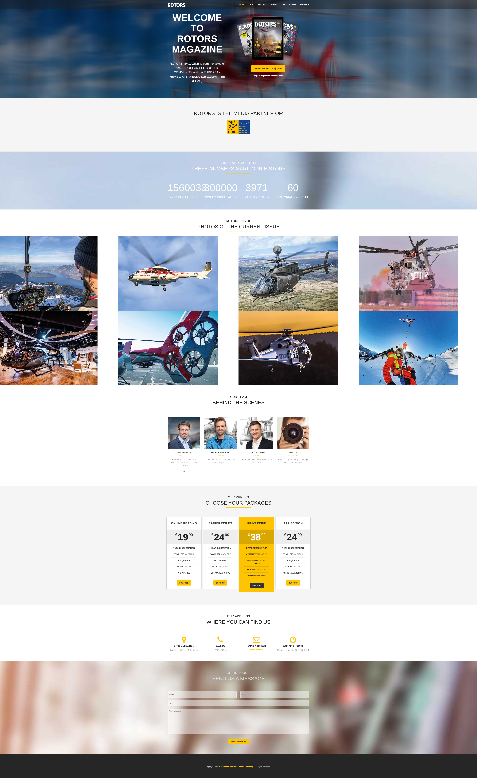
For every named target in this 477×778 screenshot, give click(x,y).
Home (242, 4)
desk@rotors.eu (256, 649)
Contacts (304, 4)
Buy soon (184, 583)
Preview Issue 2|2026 (268, 68)
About (251, 4)
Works (274, 4)
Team (283, 4)
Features (262, 4)
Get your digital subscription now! (268, 75)
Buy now (220, 583)
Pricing (293, 4)
